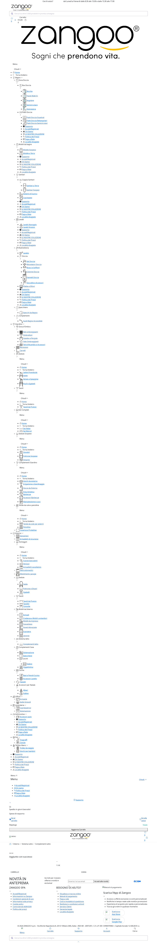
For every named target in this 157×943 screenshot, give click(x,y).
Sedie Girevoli (25, 702)
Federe (29, 664)
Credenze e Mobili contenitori (35, 618)
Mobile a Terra (29, 153)
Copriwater (27, 197)
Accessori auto (26, 717)
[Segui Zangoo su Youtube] (140, 881)
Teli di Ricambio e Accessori (34, 344)
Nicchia (29, 91)
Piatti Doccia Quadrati (35, 117)
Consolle (26, 606)
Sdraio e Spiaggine (30, 379)
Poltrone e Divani (30, 588)
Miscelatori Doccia (34, 264)
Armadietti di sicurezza (29, 539)
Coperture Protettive (28, 530)
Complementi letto (30, 644)
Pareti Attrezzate (30, 627)
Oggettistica (28, 667)
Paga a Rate (30, 139)
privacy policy (103, 886)
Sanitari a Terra (33, 185)
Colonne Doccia (33, 272)
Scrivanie (23, 699)
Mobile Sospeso (29, 150)
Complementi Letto (43, 844)
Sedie (25, 375)
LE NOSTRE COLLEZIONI (34, 134)
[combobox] (78, 13)
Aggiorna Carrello (78, 829)
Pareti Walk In (32, 96)
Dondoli (26, 452)
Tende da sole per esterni (33, 524)
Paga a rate (64, 899)
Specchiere (27, 656)
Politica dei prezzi (20, 909)
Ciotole (22, 742)
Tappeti (23, 682)
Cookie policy (18, 904)
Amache (26, 460)
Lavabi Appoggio (30, 224)
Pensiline (26, 527)
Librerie (26, 636)
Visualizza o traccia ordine (70, 894)
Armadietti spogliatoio (32, 567)
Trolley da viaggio (27, 748)
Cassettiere (27, 624)
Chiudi (17, 69)
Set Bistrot (27, 431)
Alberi (25, 690)
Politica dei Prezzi (32, 136)
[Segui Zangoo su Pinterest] (138, 881)
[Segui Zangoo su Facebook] (135, 881)
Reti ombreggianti (30, 332)
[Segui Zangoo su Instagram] (136, 881)
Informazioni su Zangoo (22, 896)
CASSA (83, 872)
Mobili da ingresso (30, 621)
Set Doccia (31, 261)
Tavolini (26, 604)
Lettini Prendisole (30, 372)
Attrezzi (26, 564)
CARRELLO (15, 872)
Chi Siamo (29, 131)
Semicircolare (32, 105)
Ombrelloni (27, 335)
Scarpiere (27, 631)
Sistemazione (28, 652)
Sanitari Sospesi (33, 190)
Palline (26, 693)
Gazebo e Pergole (30, 338)
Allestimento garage (28, 574)
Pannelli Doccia (33, 277)
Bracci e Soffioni (33, 267)
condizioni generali (86, 886)
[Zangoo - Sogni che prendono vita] (80, 836)
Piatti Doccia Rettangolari (37, 120)
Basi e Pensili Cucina (31, 675)
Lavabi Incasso (29, 227)
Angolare (30, 100)
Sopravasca (31, 109)
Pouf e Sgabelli (29, 383)
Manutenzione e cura (31, 501)
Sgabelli (26, 592)
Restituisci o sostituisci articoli (72, 904)
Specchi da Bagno (30, 312)
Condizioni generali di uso (23, 899)
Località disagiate (32, 142)
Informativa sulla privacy (23, 901)
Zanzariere (24, 536)
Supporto (29, 126)
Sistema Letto (27, 844)
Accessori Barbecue (31, 498)
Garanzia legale (66, 909)
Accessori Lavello (30, 678)
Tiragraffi (23, 740)
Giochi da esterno (30, 481)
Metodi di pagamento (68, 896)
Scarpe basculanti (30, 561)
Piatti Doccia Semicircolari (37, 123)
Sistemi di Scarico (30, 194)
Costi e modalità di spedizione (72, 901)
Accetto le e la (89, 886)
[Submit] (11, 13)
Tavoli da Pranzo (29, 407)
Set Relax (26, 428)
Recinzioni (24, 347)
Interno (16, 844)
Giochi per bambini (27, 751)
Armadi (26, 615)
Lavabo (26, 253)
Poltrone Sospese (30, 456)
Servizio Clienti (65, 906)
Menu (13, 775)
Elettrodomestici (26, 570)
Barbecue (27, 494)
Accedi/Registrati (32, 129)
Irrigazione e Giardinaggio (33, 484)
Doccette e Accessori (35, 283)
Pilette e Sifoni (29, 286)
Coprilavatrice (25, 708)
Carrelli (23, 350)
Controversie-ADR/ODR (22, 906)
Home (17, 72)
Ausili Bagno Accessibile (32, 321)
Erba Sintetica (28, 492)
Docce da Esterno (30, 488)
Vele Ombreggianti (30, 341)
